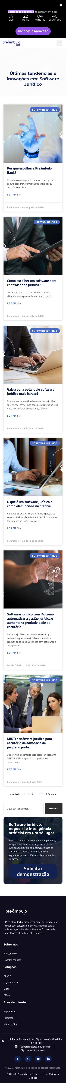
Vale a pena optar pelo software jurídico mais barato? (30, 391)
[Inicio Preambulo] (15, 43)
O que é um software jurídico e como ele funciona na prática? (29, 504)
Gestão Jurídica (46, 222)
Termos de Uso (39, 1074)
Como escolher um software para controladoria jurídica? (31, 283)
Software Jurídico (44, 110)
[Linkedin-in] (48, 1059)
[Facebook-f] (17, 1059)
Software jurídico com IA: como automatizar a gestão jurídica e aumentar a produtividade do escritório (30, 620)
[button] (59, 43)
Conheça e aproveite (33, 31)
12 (41, 794)
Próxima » (50, 794)
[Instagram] (27, 1059)
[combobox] (24, 808)
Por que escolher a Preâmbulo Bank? (29, 170)
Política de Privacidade (18, 1074)
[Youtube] (38, 1059)
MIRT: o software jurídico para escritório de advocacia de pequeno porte (29, 743)
